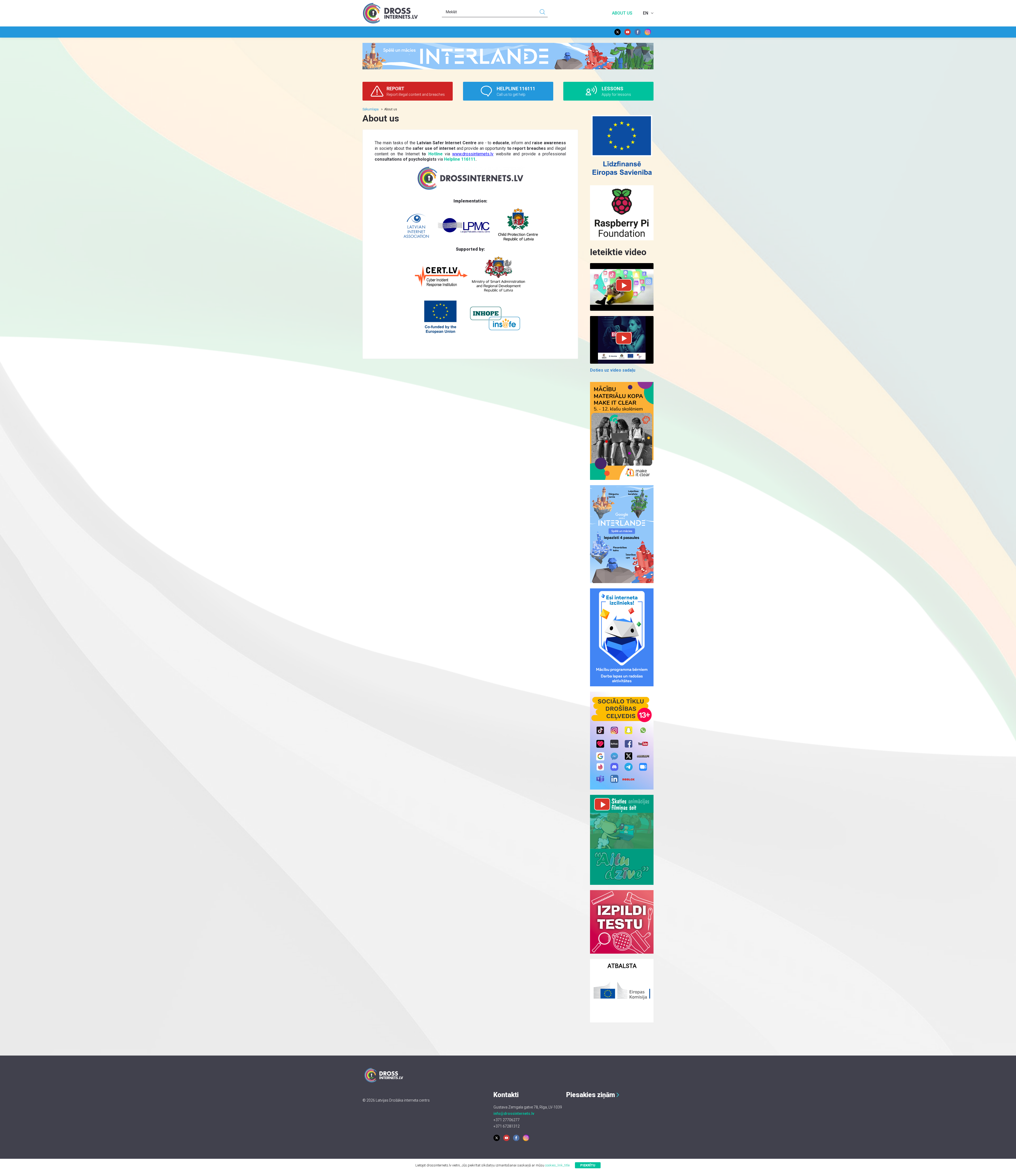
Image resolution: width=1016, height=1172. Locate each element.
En (645, 13)
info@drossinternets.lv (513, 1113)
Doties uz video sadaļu (612, 370)
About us (622, 13)
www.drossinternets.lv (472, 153)
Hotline (435, 153)
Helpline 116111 (459, 159)
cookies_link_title (557, 1165)
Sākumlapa (370, 109)
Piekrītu (587, 1165)
